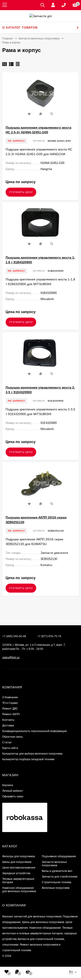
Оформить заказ (12, 796)
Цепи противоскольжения (18, 867)
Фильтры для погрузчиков (18, 856)
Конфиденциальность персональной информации (34, 731)
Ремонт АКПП (11, 714)
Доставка (8, 725)
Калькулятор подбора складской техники (28, 759)
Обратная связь (12, 736)
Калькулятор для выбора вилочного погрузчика (32, 753)
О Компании (10, 697)
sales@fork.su (11, 657)
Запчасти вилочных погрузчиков (54, 863)
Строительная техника (56, 882)
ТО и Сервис (10, 703)
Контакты (8, 719)
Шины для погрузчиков (16, 862)
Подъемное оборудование (59, 856)
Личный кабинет (12, 790)
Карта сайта (10, 748)
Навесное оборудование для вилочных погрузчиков (19, 889)
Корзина (7, 785)
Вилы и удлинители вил (57, 871)
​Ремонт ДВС (10, 708)
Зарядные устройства (16, 873)
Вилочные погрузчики (56, 887)
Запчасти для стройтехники (59, 876)
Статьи (6, 742)
